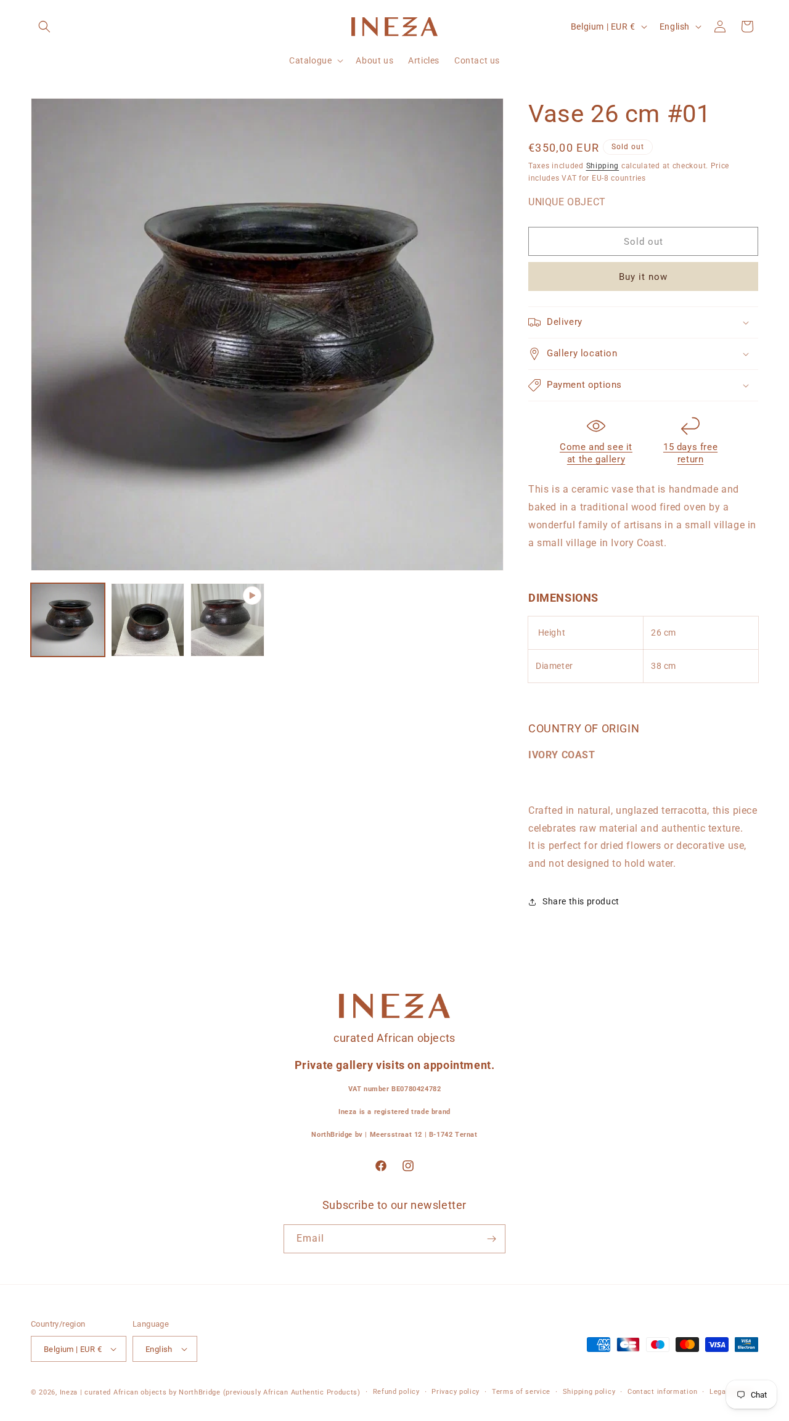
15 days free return (690, 453)
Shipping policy (589, 1392)
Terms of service (521, 1392)
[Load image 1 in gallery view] (68, 620)
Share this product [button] (580, 901)
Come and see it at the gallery (596, 453)
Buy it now (643, 276)
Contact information (662, 1392)
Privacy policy (455, 1392)
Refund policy (396, 1392)
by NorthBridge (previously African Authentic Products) (265, 1392)
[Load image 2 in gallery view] (148, 620)
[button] (44, 26)
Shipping (602, 166)
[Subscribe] (491, 1238)
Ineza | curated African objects (113, 1392)
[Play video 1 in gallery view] (227, 620)
